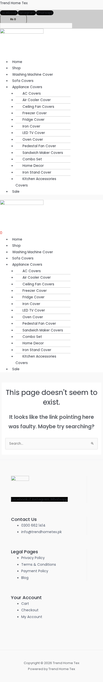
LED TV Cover (33, 132)
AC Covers (31, 93)
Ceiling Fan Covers (38, 106)
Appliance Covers (27, 87)
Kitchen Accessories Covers (36, 182)
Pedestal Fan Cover (39, 146)
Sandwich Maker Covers (42, 152)
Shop (16, 68)
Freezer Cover (34, 113)
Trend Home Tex (14, 3)
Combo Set (32, 159)
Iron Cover (31, 126)
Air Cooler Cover (36, 100)
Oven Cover (32, 139)
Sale (16, 191)
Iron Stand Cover (36, 172)
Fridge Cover (33, 119)
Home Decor (33, 165)
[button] (56, 87)
